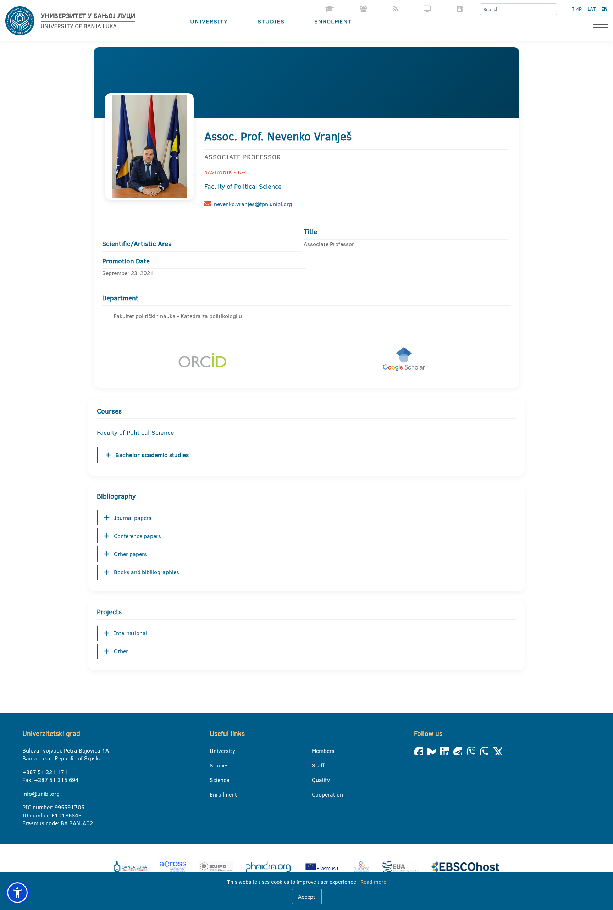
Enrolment (333, 21)
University (209, 21)
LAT (591, 8)
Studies (271, 21)
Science (214, 780)
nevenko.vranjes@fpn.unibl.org (253, 204)
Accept (306, 896)
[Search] (551, 9)
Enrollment (214, 794)
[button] (17, 892)
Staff (316, 765)
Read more (373, 882)
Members (316, 751)
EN (604, 8)
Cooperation (316, 794)
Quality (316, 780)
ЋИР (577, 8)
